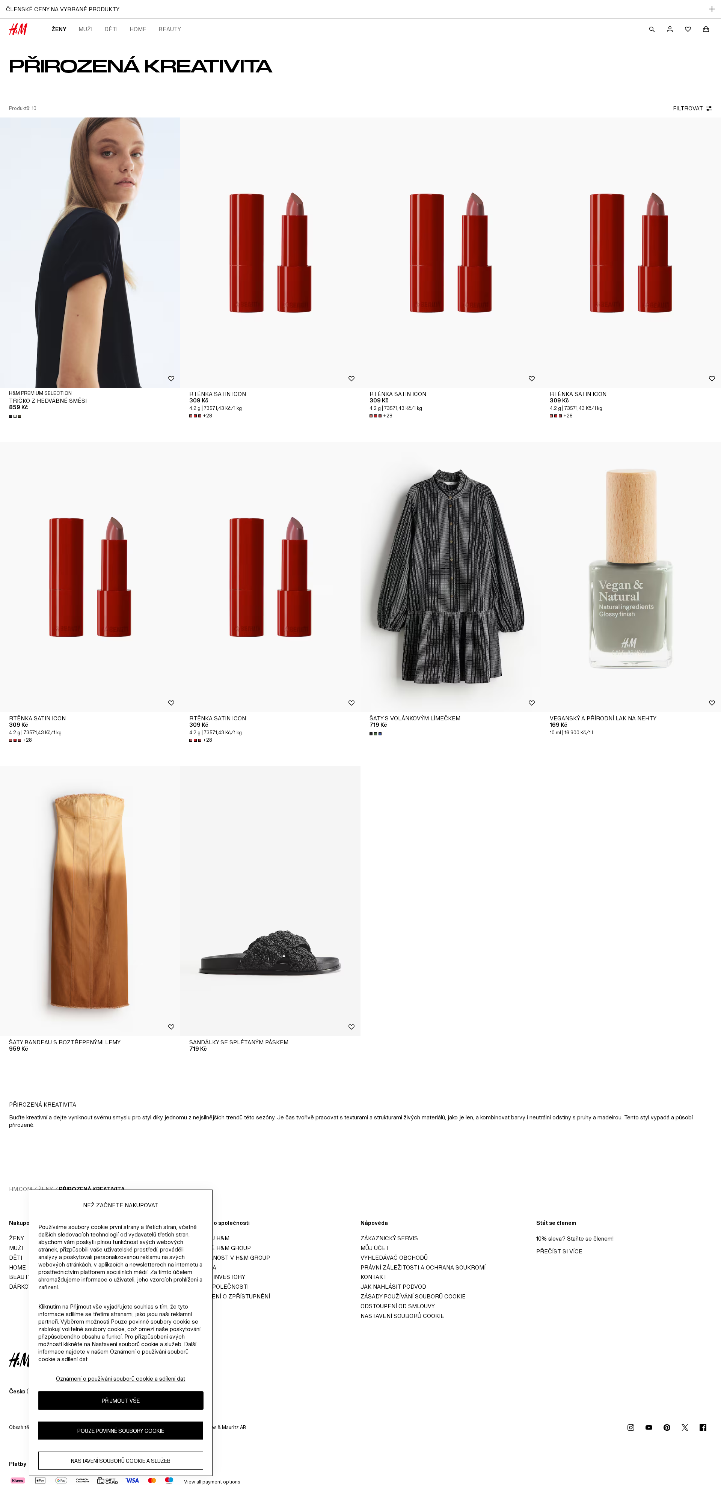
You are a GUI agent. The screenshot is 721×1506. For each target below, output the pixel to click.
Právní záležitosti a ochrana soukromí (423, 1267)
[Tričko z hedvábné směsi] (90, 252)
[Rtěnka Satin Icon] (270, 252)
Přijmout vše (121, 1400)
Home (138, 29)
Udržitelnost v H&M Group (227, 1257)
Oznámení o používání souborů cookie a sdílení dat (120, 1378)
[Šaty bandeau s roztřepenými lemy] (90, 901)
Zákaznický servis (389, 1238)
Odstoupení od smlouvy (397, 1306)
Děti (111, 29)
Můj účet (374, 1248)
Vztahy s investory (215, 1277)
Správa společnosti (217, 1286)
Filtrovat (688, 108)
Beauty (169, 29)
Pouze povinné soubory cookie (120, 1430)
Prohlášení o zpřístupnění (227, 1296)
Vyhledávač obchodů (394, 1257)
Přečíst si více (559, 1251)
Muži (85, 29)
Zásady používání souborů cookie (413, 1296)
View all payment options (212, 1482)
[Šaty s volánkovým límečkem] (450, 577)
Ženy (58, 29)
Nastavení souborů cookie (402, 1316)
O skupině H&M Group (218, 1248)
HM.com (20, 1189)
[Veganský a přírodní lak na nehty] (631, 577)
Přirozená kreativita (92, 1189)
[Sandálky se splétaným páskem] (270, 901)
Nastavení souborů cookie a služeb (120, 1460)
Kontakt (373, 1277)
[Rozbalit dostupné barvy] (16, 416)
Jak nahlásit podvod (393, 1286)
